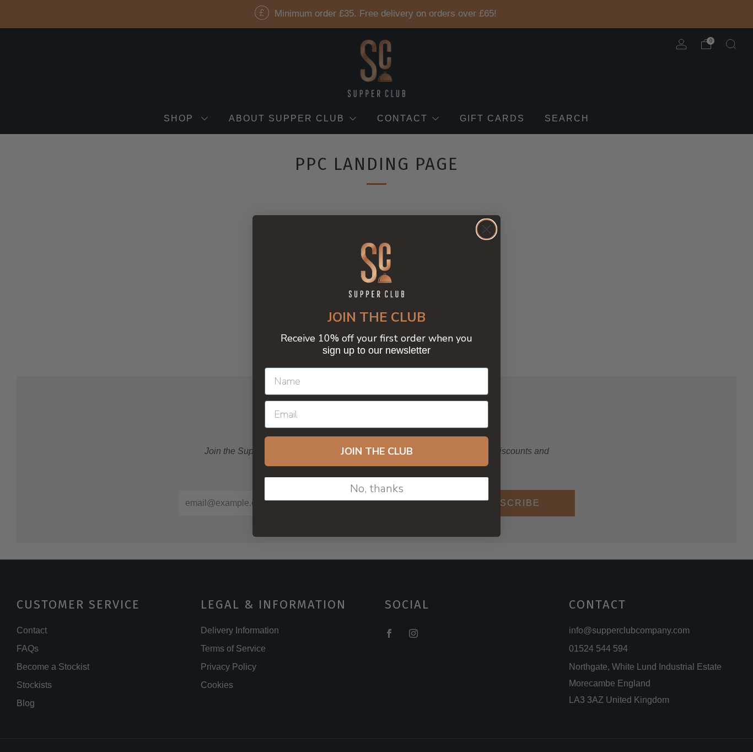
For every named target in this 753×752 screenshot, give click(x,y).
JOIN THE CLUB (377, 451)
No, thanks (377, 488)
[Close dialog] (486, 229)
